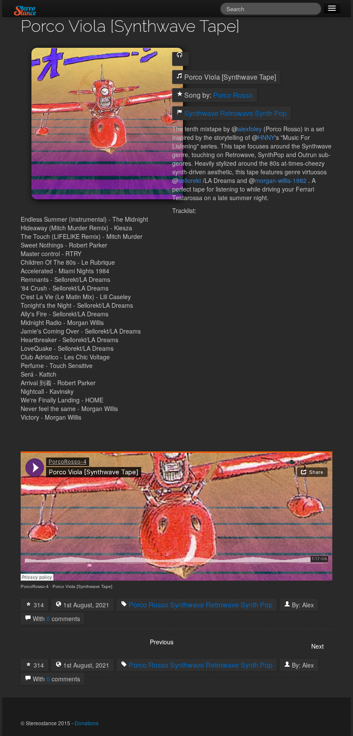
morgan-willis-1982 (281, 180)
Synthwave (201, 113)
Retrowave (236, 113)
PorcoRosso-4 (35, 586)
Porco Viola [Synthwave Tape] (82, 586)
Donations (86, 723)
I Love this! (28, 603)
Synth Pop (271, 113)
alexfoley (250, 128)
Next (317, 646)
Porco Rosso (233, 95)
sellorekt (189, 180)
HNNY (266, 137)
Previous (161, 641)
